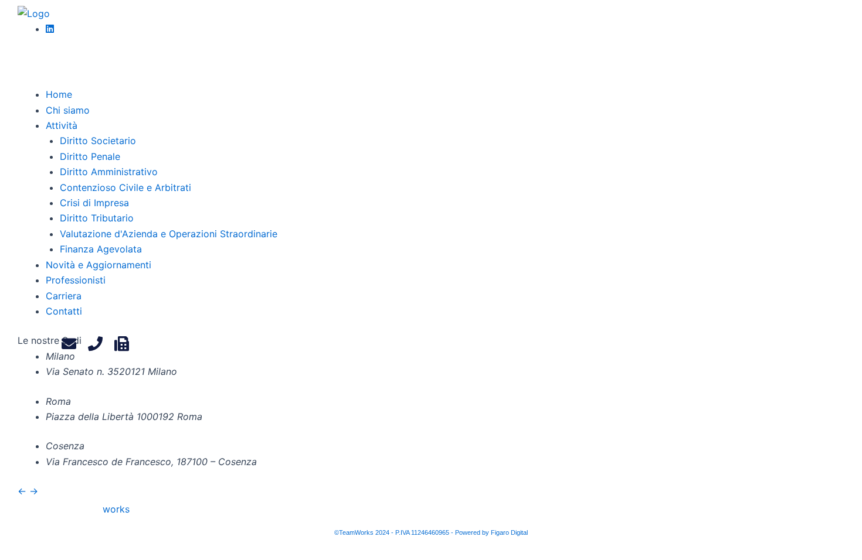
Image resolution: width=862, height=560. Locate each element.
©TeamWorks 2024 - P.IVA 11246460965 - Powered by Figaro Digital (431, 532)
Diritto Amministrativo (109, 171)
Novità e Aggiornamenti (98, 265)
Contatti (64, 311)
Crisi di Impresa (94, 203)
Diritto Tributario (97, 218)
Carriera (64, 296)
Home (59, 94)
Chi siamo (68, 110)
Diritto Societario (98, 140)
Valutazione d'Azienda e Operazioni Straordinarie (168, 234)
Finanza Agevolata (101, 249)
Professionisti (76, 280)
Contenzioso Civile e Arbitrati (125, 187)
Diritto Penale (90, 156)
